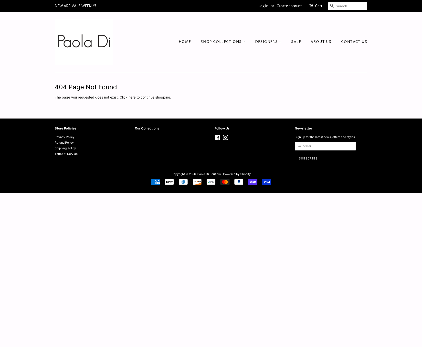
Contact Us (354, 42)
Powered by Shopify (237, 174)
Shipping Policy (65, 148)
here (132, 97)
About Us (321, 42)
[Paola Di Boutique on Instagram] (225, 138)
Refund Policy (64, 142)
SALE (296, 42)
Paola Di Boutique (209, 174)
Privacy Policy (64, 137)
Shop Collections (222, 42)
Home (185, 42)
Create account (289, 6)
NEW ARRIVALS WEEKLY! (75, 6)
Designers (267, 42)
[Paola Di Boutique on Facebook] (217, 138)
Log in (263, 6)
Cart (319, 6)
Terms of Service (66, 154)
